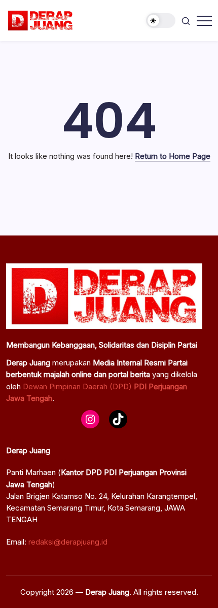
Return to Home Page (172, 156)
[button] (160, 20)
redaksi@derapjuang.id (67, 542)
